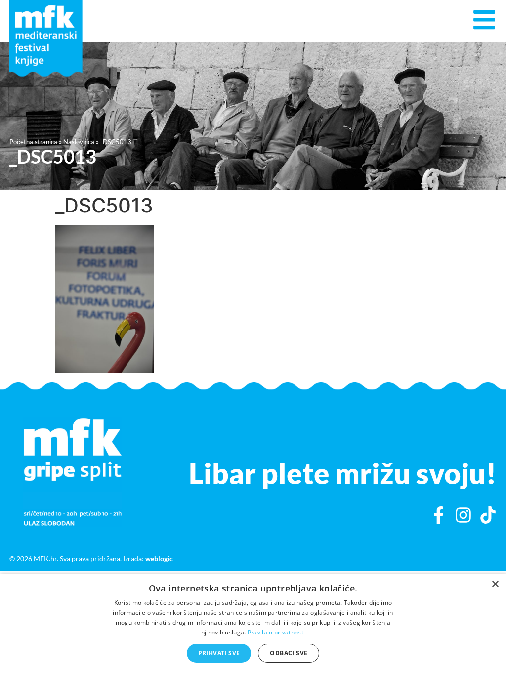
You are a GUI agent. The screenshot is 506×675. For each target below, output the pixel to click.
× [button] (495, 584)
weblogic (159, 558)
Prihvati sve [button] (219, 653)
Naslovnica (78, 142)
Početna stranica (33, 142)
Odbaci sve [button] (288, 653)
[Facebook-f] (438, 515)
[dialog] (253, 624)
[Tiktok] (488, 515)
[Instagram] (463, 515)
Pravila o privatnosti (276, 632)
